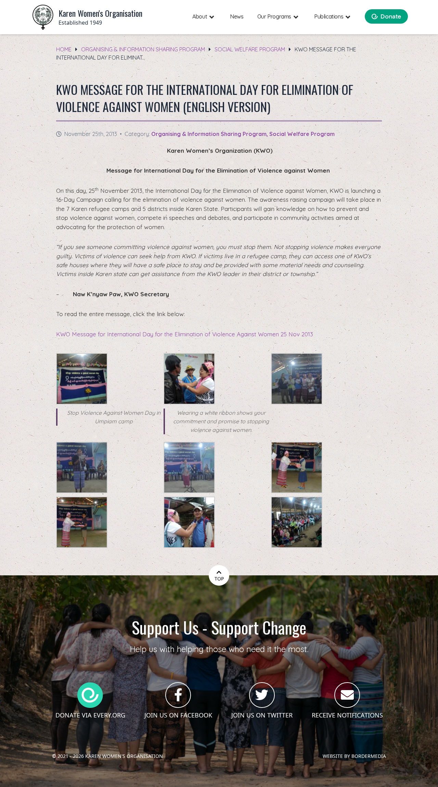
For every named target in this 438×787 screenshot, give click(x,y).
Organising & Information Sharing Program (143, 49)
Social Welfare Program (250, 49)
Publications (328, 16)
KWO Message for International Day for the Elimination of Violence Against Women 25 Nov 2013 (184, 334)
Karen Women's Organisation (124, 756)
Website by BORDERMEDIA (354, 756)
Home (64, 49)
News (236, 16)
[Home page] (43, 17)
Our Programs (274, 16)
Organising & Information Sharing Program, (210, 133)
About (199, 16)
